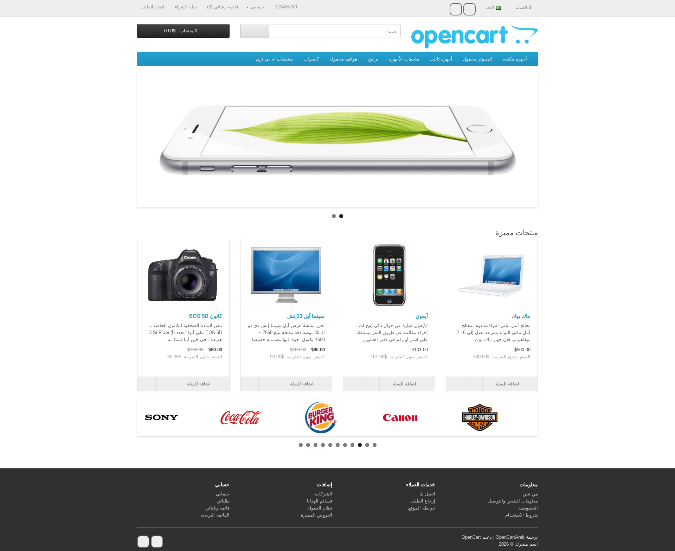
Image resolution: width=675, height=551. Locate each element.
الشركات (323, 493)
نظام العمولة (319, 508)
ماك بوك (521, 316)
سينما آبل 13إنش (306, 316)
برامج (373, 59)
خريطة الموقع (421, 508)
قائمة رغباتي (217, 508)
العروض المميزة (316, 515)
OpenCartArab (510, 537)
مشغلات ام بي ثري (274, 59)
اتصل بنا (427, 493)
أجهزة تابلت (441, 59)
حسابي (223, 493)
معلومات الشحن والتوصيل (513, 501)
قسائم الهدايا (319, 501)
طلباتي (223, 501)
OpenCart (471, 537)
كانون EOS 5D (205, 316)
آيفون (422, 316)
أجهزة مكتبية (515, 59)
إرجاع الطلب (423, 501)
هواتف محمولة (343, 59)
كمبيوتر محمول (477, 59)
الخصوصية (528, 508)
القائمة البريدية (215, 515)
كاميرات (311, 59)
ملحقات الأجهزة (404, 59)
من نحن (530, 493)
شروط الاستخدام (521, 515)
